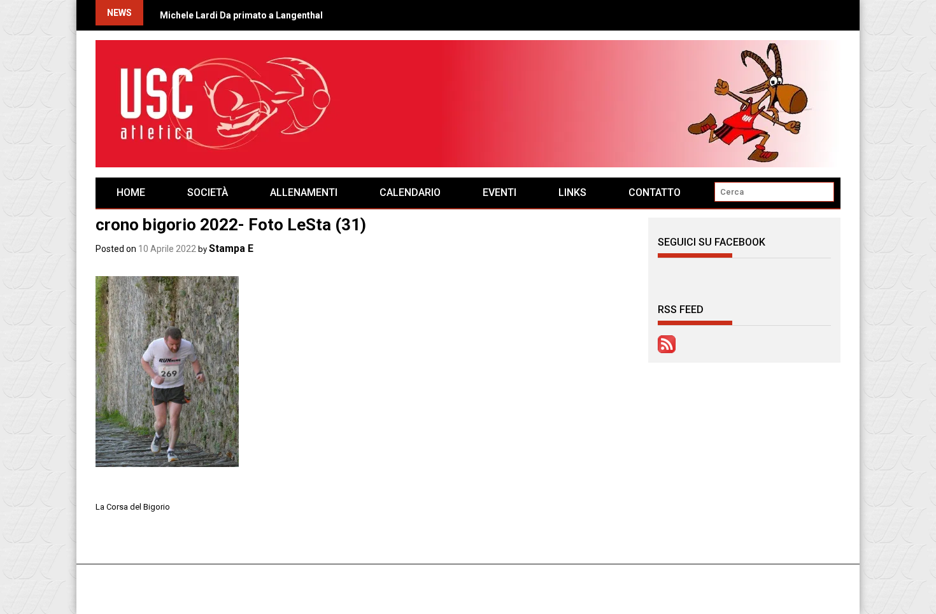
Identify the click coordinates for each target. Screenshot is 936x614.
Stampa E (231, 248)
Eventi (499, 192)
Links (572, 192)
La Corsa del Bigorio (133, 507)
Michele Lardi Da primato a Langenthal (241, 15)
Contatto (654, 192)
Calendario (410, 192)
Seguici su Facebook (711, 242)
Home (131, 192)
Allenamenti (303, 192)
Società (207, 192)
